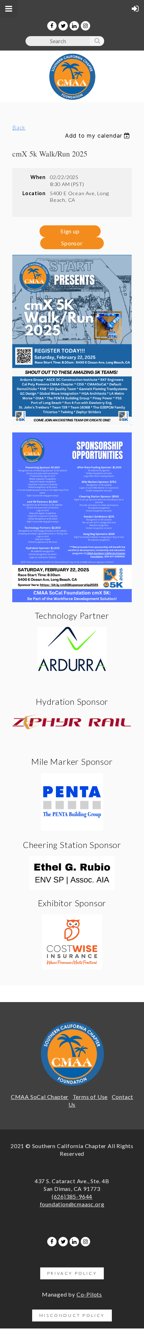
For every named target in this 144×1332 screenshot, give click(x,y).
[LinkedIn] (74, 26)
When (38, 177)
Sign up (70, 231)
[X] (63, 26)
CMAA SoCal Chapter (40, 1096)
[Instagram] (85, 26)
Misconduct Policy (72, 1315)
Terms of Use (90, 1096)
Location (34, 193)
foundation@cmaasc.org (72, 1204)
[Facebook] (52, 26)
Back (19, 127)
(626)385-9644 (72, 1196)
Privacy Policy (72, 1273)
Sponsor (72, 243)
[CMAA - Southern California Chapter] (72, 98)
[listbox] (98, 135)
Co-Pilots (89, 1294)
